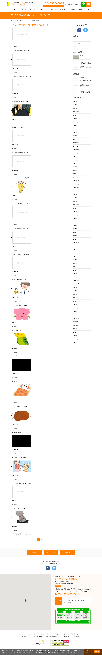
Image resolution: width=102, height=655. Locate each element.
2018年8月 (75, 332)
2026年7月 (75, 101)
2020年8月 (75, 253)
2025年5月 (75, 125)
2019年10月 (76, 284)
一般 (74, 46)
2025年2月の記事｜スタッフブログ (22, 20)
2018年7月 (75, 335)
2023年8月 (75, 194)
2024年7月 (75, 160)
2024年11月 (76, 146)
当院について (33, 9)
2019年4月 (75, 304)
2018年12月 (76, 318)
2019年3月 (75, 308)
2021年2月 (75, 239)
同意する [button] (97, 651)
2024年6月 (75, 163)
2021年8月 (75, 225)
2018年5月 (75, 342)
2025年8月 (75, 115)
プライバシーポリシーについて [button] (68, 652)
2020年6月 (75, 256)
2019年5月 (75, 301)
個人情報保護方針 (54, 636)
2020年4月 (75, 263)
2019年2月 (75, 311)
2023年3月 (75, 201)
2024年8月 (75, 156)
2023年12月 (76, 180)
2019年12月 (76, 277)
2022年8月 (75, 211)
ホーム (14, 9)
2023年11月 (76, 184)
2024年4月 (75, 170)
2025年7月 (75, 118)
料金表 (80, 9)
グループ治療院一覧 (64, 636)
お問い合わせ (39, 636)
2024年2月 (75, 177)
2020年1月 (75, 273)
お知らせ (23, 636)
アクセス (88, 9)
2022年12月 (76, 204)
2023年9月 (75, 191)
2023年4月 (75, 197)
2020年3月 (75, 266)
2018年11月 (76, 321)
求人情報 (46, 636)
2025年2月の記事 (35, 20)
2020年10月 (76, 246)
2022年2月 (75, 218)
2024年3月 (75, 173)
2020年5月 (75, 259)
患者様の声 (62, 9)
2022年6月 (75, 215)
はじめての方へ (23, 9)
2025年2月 (75, 135)
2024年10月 (76, 149)
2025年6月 (75, 122)
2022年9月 (75, 208)
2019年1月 (75, 315)
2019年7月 (75, 294)
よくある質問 (72, 9)
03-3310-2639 (54, 3)
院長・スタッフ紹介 (52, 9)
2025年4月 (75, 129)
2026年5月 (75, 108)
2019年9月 (75, 287)
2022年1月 (75, 222)
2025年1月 (75, 139)
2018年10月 (76, 325)
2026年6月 (75, 104)
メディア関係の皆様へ (76, 636)
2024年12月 (76, 142)
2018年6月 (75, 339)
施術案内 (34, 552)
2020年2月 (75, 270)
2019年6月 (75, 297)
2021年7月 (75, 228)
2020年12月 (76, 242)
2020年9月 (75, 249)
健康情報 (75, 39)
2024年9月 (75, 153)
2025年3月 (75, 132)
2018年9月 (75, 328)
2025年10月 (76, 111)
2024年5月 (75, 166)
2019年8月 (75, 290)
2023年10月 (76, 187)
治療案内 (42, 9)
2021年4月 (75, 232)
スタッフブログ (30, 636)
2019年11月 (76, 280)
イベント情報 (76, 43)
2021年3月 (75, 235)
